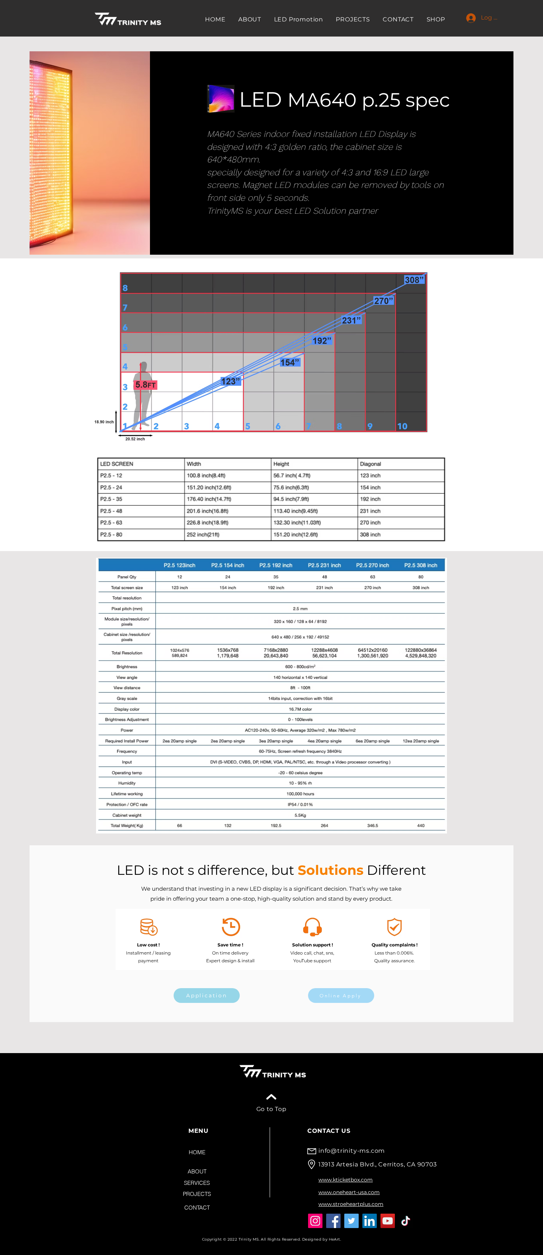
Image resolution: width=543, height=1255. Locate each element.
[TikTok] (406, 1221)
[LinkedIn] (369, 1221)
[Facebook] (333, 1221)
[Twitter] (351, 1221)
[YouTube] (387, 1221)
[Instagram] (315, 1221)
